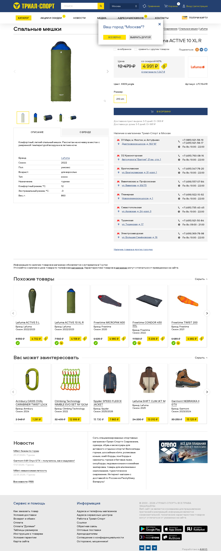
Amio (204, 549)
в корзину (164, 111)
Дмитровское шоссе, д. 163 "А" (139, 143)
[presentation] (16, 71)
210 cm (120, 99)
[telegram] (206, 49)
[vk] (201, 49)
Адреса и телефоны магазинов (97, 511)
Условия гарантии (24, 537)
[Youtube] (148, 547)
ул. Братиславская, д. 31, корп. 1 (139, 172)
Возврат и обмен (24, 518)
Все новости (20, 481)
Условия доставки (24, 515)
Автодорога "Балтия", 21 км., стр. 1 (141, 159)
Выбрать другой (140, 37)
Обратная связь (87, 526)
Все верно (114, 37)
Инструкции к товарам (28, 533)
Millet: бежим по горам (26, 451)
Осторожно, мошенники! (92, 541)
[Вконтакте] (141, 547)
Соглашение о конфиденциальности (100, 537)
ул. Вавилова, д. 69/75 (134, 185)
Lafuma (65, 158)
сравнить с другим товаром (153, 49)
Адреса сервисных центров (94, 515)
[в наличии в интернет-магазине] (61, 343)
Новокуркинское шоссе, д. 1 (137, 198)
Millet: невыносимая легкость (30, 470)
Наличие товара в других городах (133, 249)
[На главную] (34, 5)
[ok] (197, 49)
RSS (31, 481)
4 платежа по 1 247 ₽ (153, 71)
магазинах (121, 267)
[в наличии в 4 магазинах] (57, 343)
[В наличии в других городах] (18, 343)
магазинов (77, 267)
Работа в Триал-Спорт (91, 518)
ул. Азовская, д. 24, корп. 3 (136, 211)
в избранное (124, 49)
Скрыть (200, 279)
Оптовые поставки (89, 530)
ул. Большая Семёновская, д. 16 (139, 237)
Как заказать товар (25, 511)
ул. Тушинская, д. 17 (133, 224)
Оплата (18, 522)
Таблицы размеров (25, 530)
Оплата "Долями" (24, 526)
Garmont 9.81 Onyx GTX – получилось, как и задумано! (44, 460)
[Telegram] (154, 547)
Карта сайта (21, 541)
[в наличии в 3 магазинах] (135, 343)
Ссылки (82, 522)
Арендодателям (87, 533)
